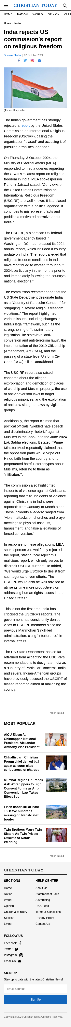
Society (9, 917)
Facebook (11, 943)
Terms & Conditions (48, 911)
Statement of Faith (47, 894)
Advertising (43, 899)
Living (7, 923)
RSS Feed (42, 905)
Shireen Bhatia (12, 55)
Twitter (8, 949)
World (38, 14)
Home (8, 14)
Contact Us (43, 923)
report (25, 126)
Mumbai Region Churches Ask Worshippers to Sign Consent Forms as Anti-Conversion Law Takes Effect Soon (23, 788)
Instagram (11, 955)
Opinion (53, 14)
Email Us (10, 961)
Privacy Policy (45, 917)
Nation (22, 14)
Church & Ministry (15, 911)
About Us (42, 888)
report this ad (57, 713)
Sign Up (35, 999)
